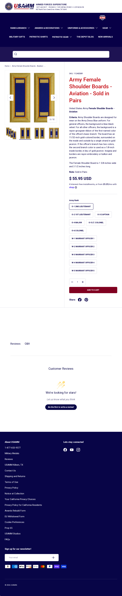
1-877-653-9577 (13, 447)
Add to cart (93, 290)
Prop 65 (8, 528)
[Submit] (16, 54)
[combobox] (61, 54)
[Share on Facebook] (79, 299)
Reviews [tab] (15, 343)
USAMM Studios (13, 533)
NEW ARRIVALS (105, 37)
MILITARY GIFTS (17, 37)
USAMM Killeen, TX (14, 464)
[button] (115, 17)
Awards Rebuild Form (15, 510)
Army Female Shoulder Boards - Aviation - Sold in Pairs (29, 66)
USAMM (14, 585)
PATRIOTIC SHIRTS (38, 37)
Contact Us (10, 470)
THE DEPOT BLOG (85, 37)
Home (7, 66)
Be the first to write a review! (61, 407)
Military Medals (12, 453)
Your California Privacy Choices (20, 499)
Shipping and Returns (15, 476)
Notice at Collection (14, 493)
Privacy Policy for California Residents (23, 505)
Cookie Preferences (14, 522)
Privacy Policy (11, 487)
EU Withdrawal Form (14, 516)
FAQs (7, 539)
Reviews (9, 459)
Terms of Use (11, 482)
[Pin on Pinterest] (86, 299)
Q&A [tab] (27, 343)
